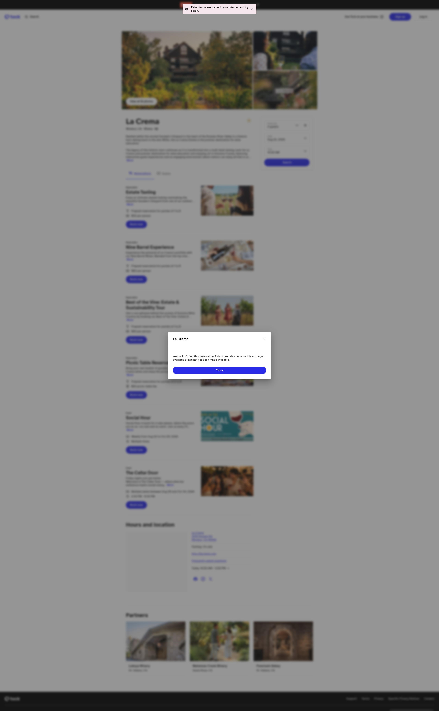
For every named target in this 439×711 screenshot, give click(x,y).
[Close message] (251, 9)
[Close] (264, 339)
